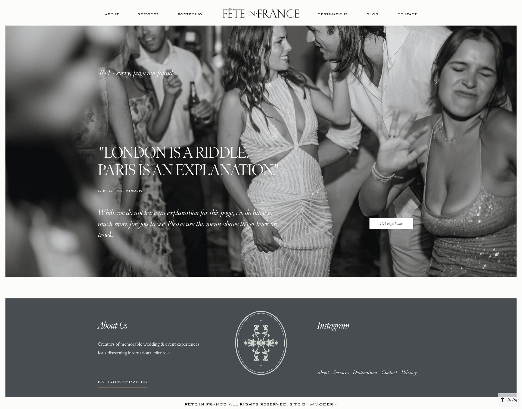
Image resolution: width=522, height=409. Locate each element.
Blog (372, 14)
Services (148, 14)
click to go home (391, 224)
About (112, 14)
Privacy (409, 373)
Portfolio (190, 14)
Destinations (333, 14)
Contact (407, 14)
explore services (122, 382)
